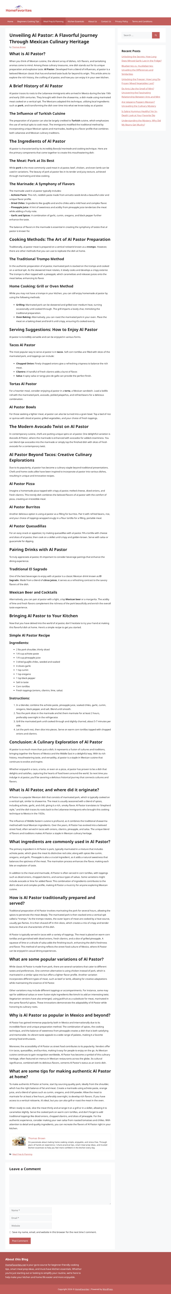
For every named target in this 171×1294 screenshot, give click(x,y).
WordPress (108, 1289)
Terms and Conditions (142, 21)
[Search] (156, 35)
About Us (92, 21)
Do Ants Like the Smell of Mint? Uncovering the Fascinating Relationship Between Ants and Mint (141, 92)
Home (10, 21)
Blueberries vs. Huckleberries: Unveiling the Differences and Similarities (137, 70)
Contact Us (106, 21)
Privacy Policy (121, 21)
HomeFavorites (82, 1289)
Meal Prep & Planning (53, 21)
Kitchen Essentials (76, 21)
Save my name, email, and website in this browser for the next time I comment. (54, 1232)
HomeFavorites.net (15, 1264)
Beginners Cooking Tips (28, 21)
